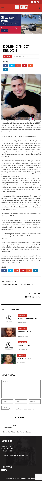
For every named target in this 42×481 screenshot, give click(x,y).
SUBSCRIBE (23, 478)
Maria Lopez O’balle (25, 345)
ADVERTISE (16, 478)
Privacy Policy (15, 432)
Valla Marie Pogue (24, 358)
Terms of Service (25, 432)
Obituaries (7, 56)
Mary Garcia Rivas (33, 297)
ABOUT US (9, 478)
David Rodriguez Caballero (28, 318)
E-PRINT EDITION (31, 478)
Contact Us (6, 432)
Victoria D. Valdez (24, 332)
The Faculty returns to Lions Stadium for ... (19, 285)
